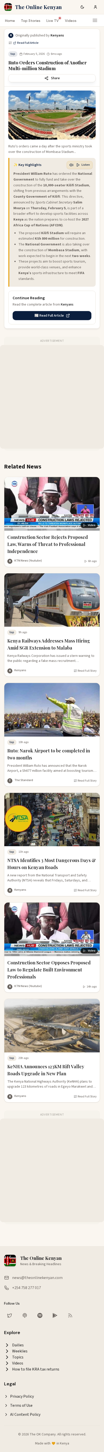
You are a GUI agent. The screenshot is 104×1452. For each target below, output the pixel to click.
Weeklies (20, 1351)
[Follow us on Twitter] (9, 1315)
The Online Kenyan (38, 7)
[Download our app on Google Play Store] (55, 1315)
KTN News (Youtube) (28, 561)
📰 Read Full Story (85, 671)
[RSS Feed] (70, 1315)
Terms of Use (21, 1405)
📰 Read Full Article (23, 43)
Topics (17, 1357)
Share (55, 78)
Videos (70, 20)
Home (10, 20)
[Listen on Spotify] (39, 1315)
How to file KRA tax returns (35, 1369)
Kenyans (20, 670)
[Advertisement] (52, 397)
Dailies (18, 1345)
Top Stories (30, 20)
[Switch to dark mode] (82, 7)
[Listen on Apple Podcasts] (24, 1315)
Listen (86, 165)
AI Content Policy (25, 1414)
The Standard (23, 780)
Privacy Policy (22, 1396)
